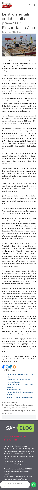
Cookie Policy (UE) (10, 440)
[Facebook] (3, 366)
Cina (5, 405)
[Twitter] (7, 366)
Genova (25, 405)
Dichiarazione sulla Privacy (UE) (15, 437)
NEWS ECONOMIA (11, 402)
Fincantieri (18, 405)
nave (31, 405)
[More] (14, 366)
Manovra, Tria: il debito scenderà (15, 408)
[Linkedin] (10, 366)
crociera (11, 405)
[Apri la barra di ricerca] (29, 5)
